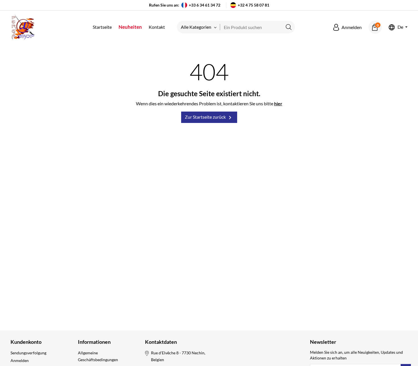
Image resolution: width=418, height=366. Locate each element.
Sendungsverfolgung (28, 352)
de (400, 27)
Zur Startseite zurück (209, 117)
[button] (347, 27)
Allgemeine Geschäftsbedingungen (98, 356)
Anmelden (20, 360)
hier (278, 103)
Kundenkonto (26, 342)
